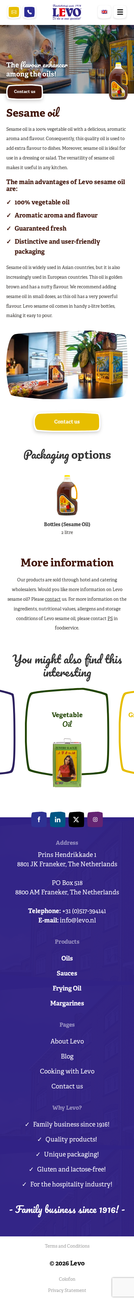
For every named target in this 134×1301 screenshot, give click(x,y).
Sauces (67, 974)
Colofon (67, 1279)
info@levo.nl (14, 12)
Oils (67, 959)
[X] (76, 819)
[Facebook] (39, 819)
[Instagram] (95, 819)
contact (53, 599)
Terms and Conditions (67, 1246)
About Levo (67, 1042)
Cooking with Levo (67, 1072)
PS (110, 619)
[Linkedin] (57, 819)
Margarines (67, 1004)
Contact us (67, 1087)
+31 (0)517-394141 (29, 12)
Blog (67, 1057)
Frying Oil (67, 989)
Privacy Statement (67, 1291)
